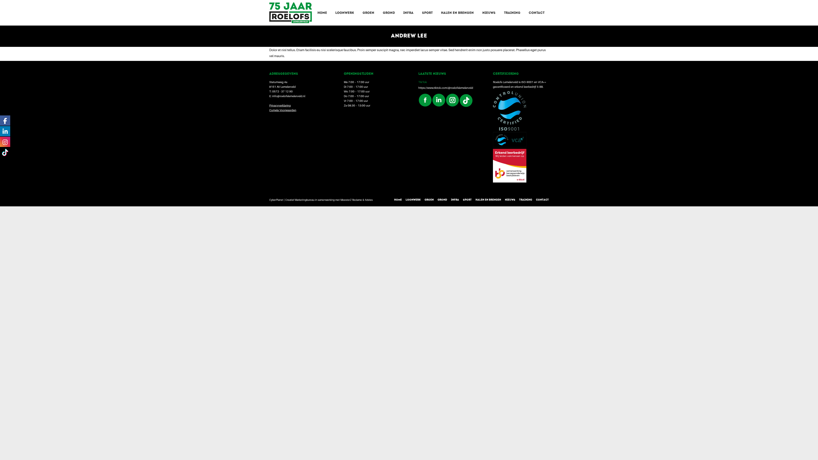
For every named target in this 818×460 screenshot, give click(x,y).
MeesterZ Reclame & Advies (356, 199)
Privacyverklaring (280, 105)
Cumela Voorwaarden (282, 110)
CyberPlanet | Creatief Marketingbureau (291, 199)
